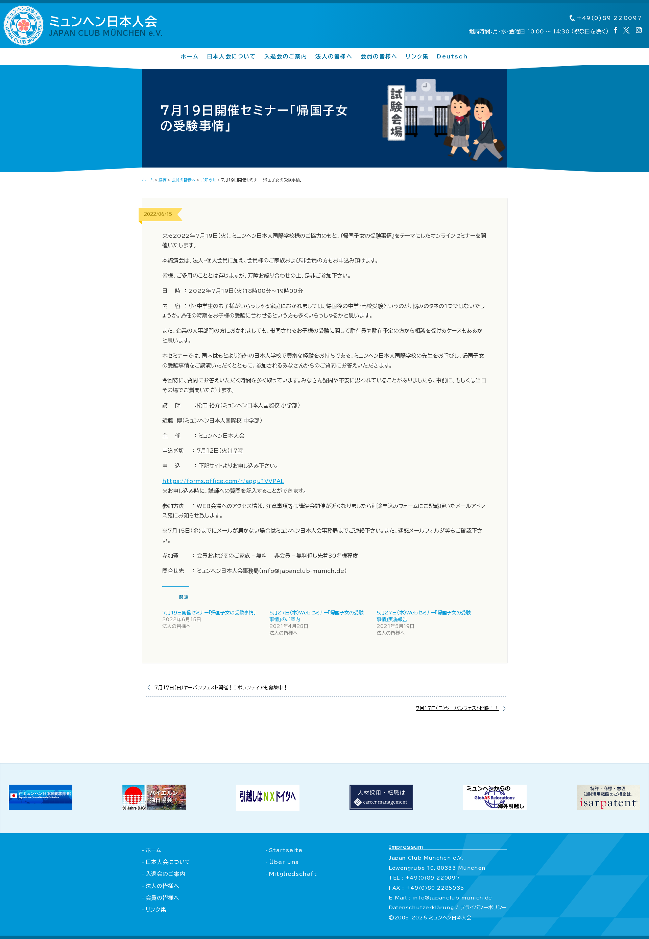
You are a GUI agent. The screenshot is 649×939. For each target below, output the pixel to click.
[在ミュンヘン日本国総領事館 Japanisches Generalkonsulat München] (40, 808)
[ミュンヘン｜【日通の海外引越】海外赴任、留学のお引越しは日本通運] (267, 809)
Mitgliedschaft (293, 874)
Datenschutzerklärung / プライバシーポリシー (448, 907)
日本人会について (231, 56)
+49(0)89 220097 (608, 18)
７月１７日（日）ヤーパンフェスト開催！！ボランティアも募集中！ (221, 687)
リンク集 (417, 56)
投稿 (163, 180)
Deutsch (452, 56)
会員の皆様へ (379, 56)
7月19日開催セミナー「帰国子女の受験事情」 (209, 612)
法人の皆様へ (333, 56)
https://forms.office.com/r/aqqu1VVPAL (223, 481)
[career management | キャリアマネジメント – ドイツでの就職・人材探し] (381, 808)
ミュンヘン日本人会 (106, 25)
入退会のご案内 (286, 56)
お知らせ (208, 180)
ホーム (190, 56)
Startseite (285, 850)
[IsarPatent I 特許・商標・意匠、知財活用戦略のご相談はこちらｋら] (608, 808)
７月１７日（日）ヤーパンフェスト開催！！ (457, 708)
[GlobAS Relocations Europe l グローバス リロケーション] (495, 808)
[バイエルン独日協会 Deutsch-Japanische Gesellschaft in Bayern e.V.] (154, 808)
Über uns (284, 862)
